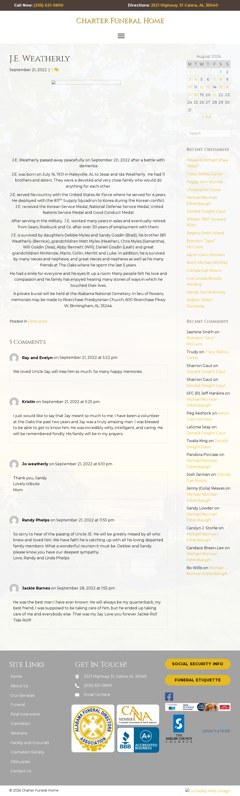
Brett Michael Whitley (207, 262)
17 (189, 95)
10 (190, 87)
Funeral (18, 704)
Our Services (22, 695)
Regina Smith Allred (205, 233)
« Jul (206, 117)
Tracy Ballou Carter (205, 174)
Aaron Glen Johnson (206, 255)
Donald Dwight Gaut (206, 211)
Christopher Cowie (204, 190)
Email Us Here (97, 694)
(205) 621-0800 (48, 5)
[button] (121, 36)
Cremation (20, 723)
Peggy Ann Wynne (204, 182)
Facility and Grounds (30, 743)
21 (214, 95)
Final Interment (25, 714)
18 (196, 95)
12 (202, 87)
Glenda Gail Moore (204, 270)
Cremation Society (28, 752)
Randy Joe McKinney (206, 292)
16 (227, 87)
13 (208, 87)
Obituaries (37, 321)
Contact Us (21, 771)
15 (221, 87)
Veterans (19, 733)
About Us (19, 686)
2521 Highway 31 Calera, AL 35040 (184, 5)
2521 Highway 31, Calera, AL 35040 (115, 676)
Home (16, 676)
